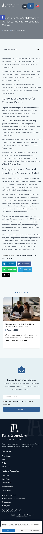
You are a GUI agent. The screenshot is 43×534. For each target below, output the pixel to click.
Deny (21, 530)
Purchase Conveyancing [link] (25, 255)
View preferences (34, 530)
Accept (8, 530)
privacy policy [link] (19, 401)
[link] (2, 17)
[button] (38, 49)
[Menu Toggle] (24, 6)
